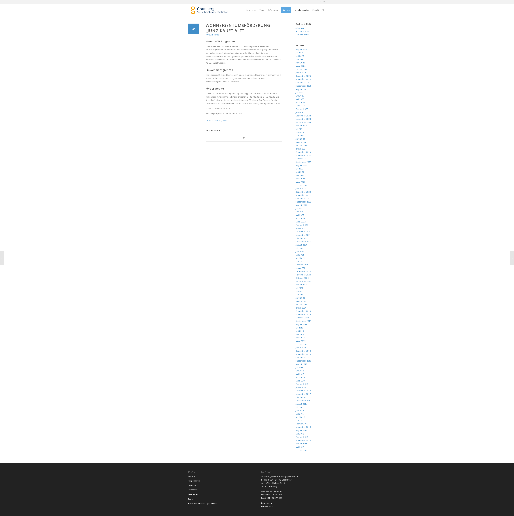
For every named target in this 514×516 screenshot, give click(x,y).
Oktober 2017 (302, 397)
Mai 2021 (300, 254)
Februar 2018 (302, 384)
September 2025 (303, 85)
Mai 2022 (300, 215)
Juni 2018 (300, 370)
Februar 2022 (302, 225)
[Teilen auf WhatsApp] (244, 137)
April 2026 (300, 62)
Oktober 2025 (302, 82)
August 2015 (301, 443)
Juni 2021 (300, 251)
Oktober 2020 (302, 278)
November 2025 (303, 79)
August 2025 (301, 89)
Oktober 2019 (302, 317)
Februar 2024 (302, 145)
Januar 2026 (301, 72)
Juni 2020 (300, 291)
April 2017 (300, 417)
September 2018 (303, 360)
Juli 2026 (299, 52)
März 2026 (301, 66)
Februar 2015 (302, 450)
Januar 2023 (301, 188)
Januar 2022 (301, 228)
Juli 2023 (299, 168)
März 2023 (301, 182)
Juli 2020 (299, 288)
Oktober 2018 (302, 357)
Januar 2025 (301, 112)
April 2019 (300, 337)
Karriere (191, 476)
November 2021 (303, 235)
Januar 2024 (301, 148)
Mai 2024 (300, 135)
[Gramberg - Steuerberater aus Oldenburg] (208, 10)
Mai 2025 (300, 99)
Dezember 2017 (303, 390)
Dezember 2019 (303, 311)
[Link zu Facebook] (320, 2)
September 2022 (303, 201)
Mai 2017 (300, 413)
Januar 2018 (301, 387)
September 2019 (303, 321)
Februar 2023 (302, 185)
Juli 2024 (299, 129)
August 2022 (301, 205)
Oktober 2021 (302, 238)
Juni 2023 (300, 172)
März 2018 (301, 380)
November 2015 (303, 440)
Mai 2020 (300, 294)
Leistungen (192, 485)
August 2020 (301, 284)
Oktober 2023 (302, 158)
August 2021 (301, 244)
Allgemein (300, 28)
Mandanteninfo (212, 35)
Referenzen (193, 494)
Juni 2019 (300, 331)
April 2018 (300, 377)
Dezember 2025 (303, 76)
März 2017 (301, 420)
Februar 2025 (302, 109)
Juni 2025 (300, 95)
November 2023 (303, 155)
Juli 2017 (299, 407)
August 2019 (301, 324)
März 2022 (301, 221)
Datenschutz (267, 506)
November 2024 (303, 119)
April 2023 (300, 178)
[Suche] (323, 10)
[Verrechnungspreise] (2, 258)
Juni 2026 (300, 56)
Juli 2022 (299, 208)
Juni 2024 (300, 132)
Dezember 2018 (303, 350)
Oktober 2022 (302, 198)
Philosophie (193, 490)
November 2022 (303, 195)
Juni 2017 (300, 410)
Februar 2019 (302, 344)
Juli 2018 (299, 367)
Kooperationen (194, 481)
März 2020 (301, 301)
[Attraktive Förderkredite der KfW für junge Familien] (193, 29)
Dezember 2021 (303, 231)
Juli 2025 (299, 92)
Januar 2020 (301, 307)
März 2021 (301, 261)
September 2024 (303, 122)
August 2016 (301, 430)
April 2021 (300, 258)
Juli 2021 (299, 248)
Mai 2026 (300, 59)
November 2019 (303, 314)
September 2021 (303, 241)
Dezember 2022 (303, 191)
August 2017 (301, 403)
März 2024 (301, 142)
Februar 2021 (302, 264)
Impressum (266, 503)
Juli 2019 (299, 327)
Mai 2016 (300, 433)
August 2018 (301, 364)
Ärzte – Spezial (302, 31)
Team (190, 499)
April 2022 (300, 218)
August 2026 (301, 49)
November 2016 (303, 427)
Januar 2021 (301, 268)
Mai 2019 (300, 334)
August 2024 (301, 125)
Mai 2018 (300, 374)
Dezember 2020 (303, 271)
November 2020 (303, 274)
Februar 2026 (302, 69)
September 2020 (303, 281)
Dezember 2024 (303, 115)
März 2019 (301, 341)
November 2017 (303, 394)
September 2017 (303, 400)
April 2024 (300, 138)
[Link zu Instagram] (324, 2)
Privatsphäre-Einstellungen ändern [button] (202, 503)
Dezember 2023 (303, 152)
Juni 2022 (300, 211)
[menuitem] (251, 10)
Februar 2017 (302, 423)
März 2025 (301, 105)
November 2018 (303, 354)
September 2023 (303, 162)
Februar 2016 (302, 437)
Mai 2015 (300, 447)
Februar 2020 (302, 304)
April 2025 (300, 102)
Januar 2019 (301, 347)
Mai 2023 (300, 175)
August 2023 (301, 165)
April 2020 (300, 297)
